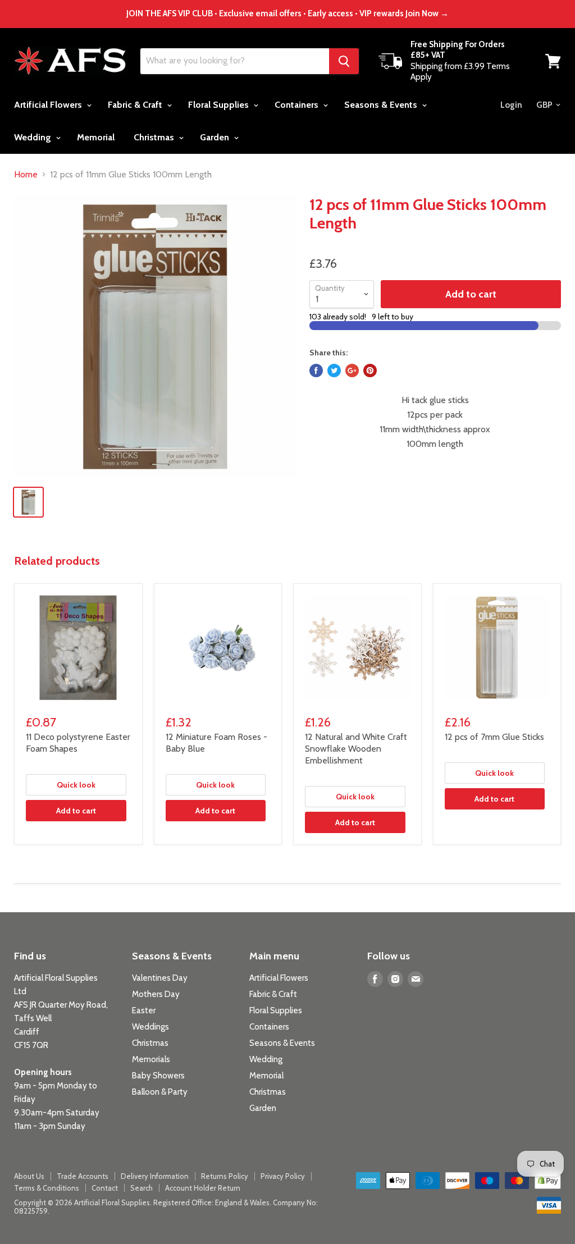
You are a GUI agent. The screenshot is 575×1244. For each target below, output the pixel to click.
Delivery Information (155, 1176)
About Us (29, 1176)
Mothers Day (156, 994)
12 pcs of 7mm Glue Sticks (494, 736)
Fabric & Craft (136, 104)
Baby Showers (158, 1076)
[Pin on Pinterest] (370, 370)
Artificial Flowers (49, 104)
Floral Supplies (219, 104)
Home (26, 175)
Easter (144, 1010)
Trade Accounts (82, 1176)
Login (511, 105)
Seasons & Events (381, 104)
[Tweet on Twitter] (334, 370)
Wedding (33, 137)
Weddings (150, 1027)
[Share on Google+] (352, 370)
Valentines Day (160, 978)
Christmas (155, 137)
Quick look (76, 785)
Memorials (151, 1059)
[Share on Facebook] (316, 370)
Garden (215, 137)
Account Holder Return (202, 1187)
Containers (298, 104)
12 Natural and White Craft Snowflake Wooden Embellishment (356, 748)
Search (141, 1187)
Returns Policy (224, 1176)
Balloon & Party (160, 1092)
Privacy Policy (283, 1176)
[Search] (344, 61)
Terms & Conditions (46, 1187)
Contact (105, 1187)
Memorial (96, 137)
